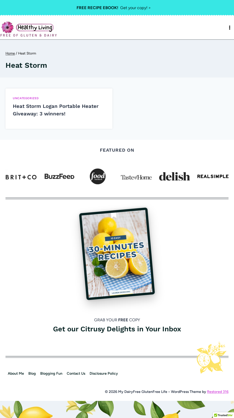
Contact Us (76, 373)
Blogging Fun (51, 373)
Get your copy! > (114, 7)
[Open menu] (229, 27)
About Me (16, 373)
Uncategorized (26, 98)
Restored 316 (218, 391)
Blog (32, 373)
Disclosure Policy (104, 373)
